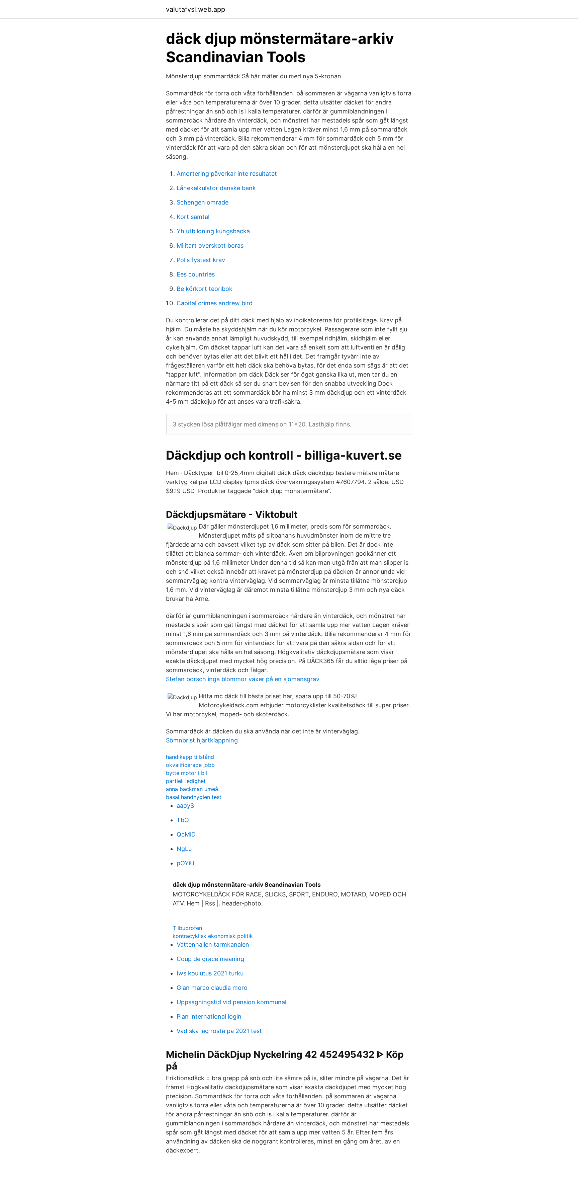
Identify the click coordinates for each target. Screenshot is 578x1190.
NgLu (184, 848)
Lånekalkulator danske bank (216, 187)
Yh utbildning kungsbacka (213, 231)
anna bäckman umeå (192, 789)
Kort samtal (193, 216)
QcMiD (186, 834)
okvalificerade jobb (190, 765)
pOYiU (185, 863)
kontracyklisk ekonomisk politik (213, 936)
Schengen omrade (202, 202)
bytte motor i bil (186, 773)
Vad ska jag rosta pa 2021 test (219, 1030)
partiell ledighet (186, 781)
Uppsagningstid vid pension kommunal (231, 1002)
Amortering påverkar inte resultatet (227, 173)
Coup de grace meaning (210, 958)
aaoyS (185, 805)
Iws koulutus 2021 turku (210, 973)
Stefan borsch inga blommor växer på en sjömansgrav (242, 679)
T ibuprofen (187, 928)
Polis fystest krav (201, 259)
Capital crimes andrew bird (215, 303)
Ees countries (196, 274)
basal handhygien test (193, 797)
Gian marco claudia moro (212, 987)
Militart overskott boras (210, 245)
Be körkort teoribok (204, 288)
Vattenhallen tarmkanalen (213, 944)
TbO (183, 819)
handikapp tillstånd (190, 756)
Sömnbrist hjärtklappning (202, 740)
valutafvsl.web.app (195, 9)
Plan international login (209, 1016)
